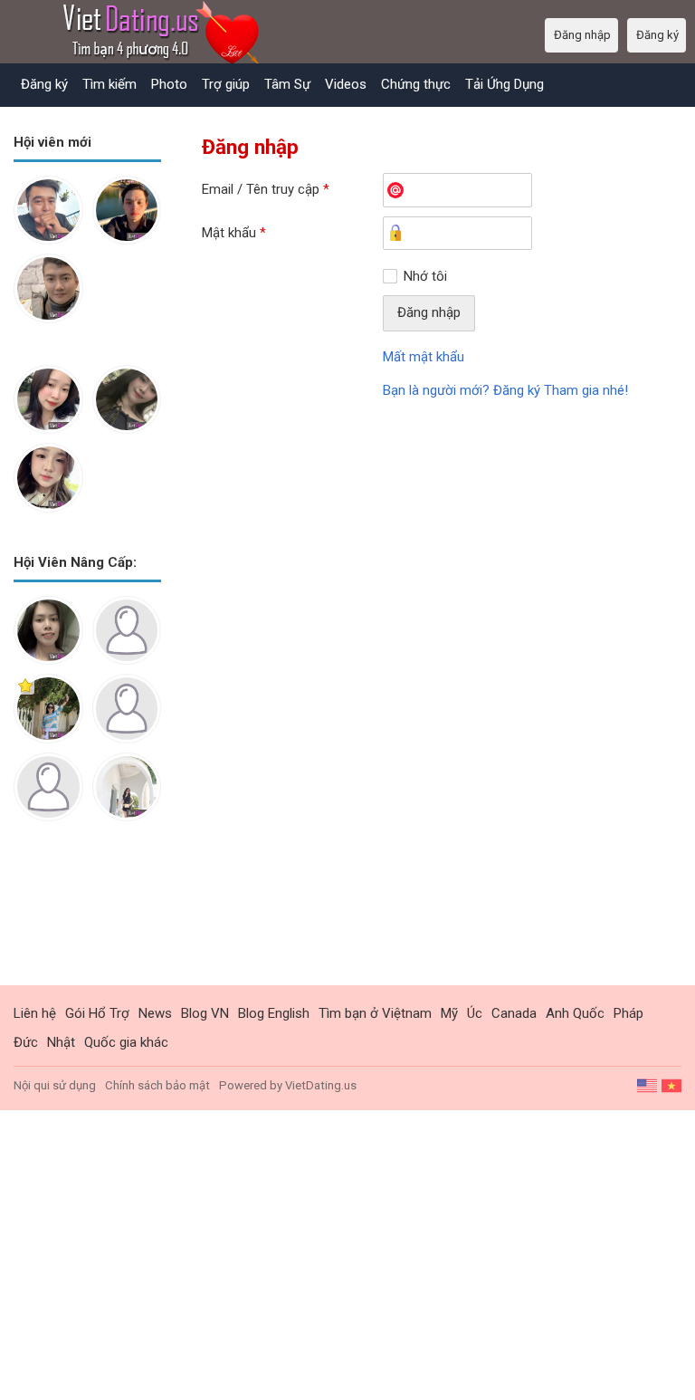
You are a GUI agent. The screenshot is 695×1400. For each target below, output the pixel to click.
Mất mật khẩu (423, 357)
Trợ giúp (226, 84)
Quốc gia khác (126, 1042)
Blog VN (205, 1013)
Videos (346, 84)
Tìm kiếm (109, 84)
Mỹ (449, 1013)
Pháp (628, 1013)
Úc (474, 1013)
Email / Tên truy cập (265, 189)
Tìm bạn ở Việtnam (375, 1013)
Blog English (273, 1013)
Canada (514, 1013)
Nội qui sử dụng (55, 1085)
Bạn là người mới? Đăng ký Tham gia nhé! (505, 390)
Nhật (61, 1042)
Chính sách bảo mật (157, 1085)
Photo (169, 84)
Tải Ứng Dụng (504, 84)
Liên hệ (35, 1013)
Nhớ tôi (425, 276)
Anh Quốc (575, 1013)
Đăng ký (44, 84)
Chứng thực (416, 84)
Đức (26, 1042)
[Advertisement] (87, 917)
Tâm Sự (287, 84)
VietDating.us (321, 1085)
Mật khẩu (234, 233)
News (155, 1013)
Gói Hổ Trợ (97, 1013)
